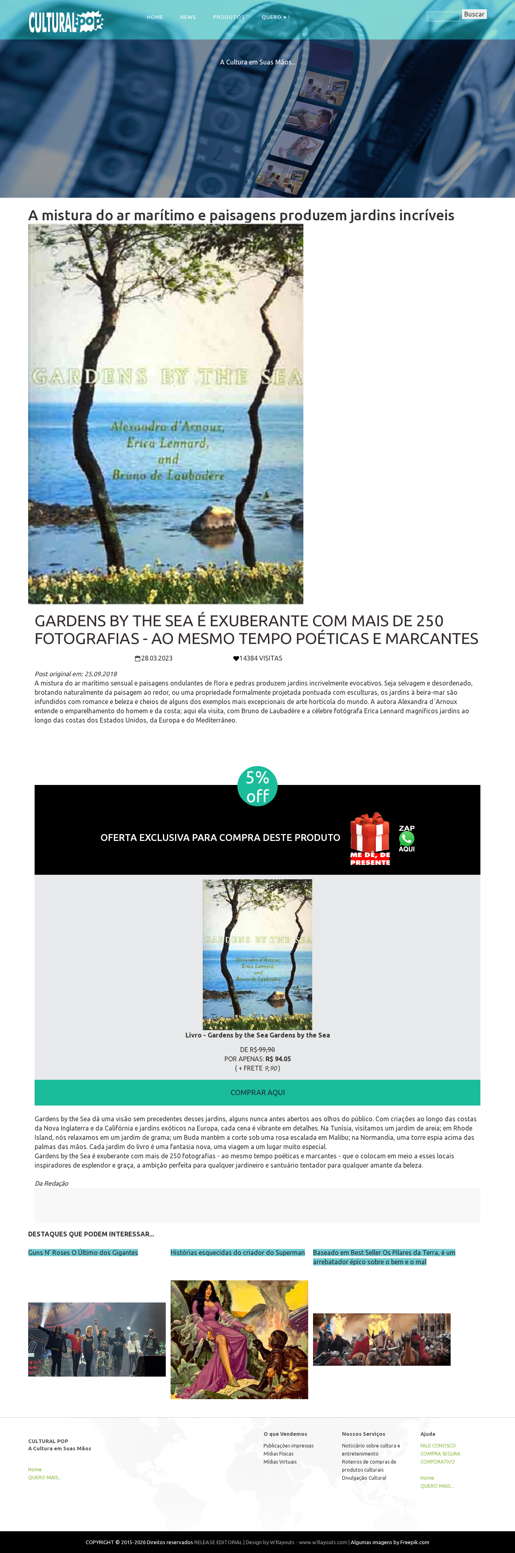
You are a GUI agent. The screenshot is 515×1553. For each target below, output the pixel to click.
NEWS (188, 17)
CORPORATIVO (437, 1461)
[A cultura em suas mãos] (66, 20)
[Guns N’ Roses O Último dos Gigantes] (97, 1322)
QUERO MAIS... (45, 1477)
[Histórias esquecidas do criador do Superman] (239, 1322)
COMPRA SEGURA (440, 1453)
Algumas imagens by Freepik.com (390, 1542)
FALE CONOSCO (438, 1445)
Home (155, 17)
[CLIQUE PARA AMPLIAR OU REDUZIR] (257, 955)
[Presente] (370, 837)
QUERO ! (276, 17)
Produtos (229, 17)
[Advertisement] (257, 123)
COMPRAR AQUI (258, 1092)
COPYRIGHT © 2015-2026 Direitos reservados (139, 1542)
